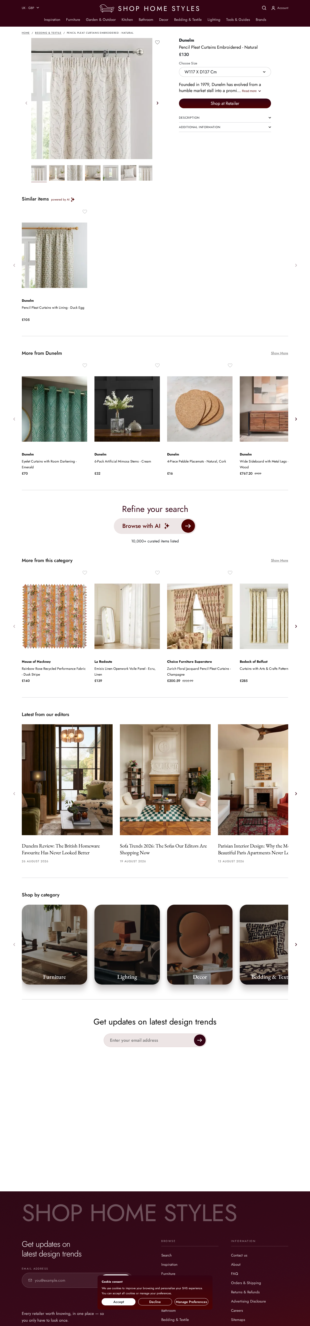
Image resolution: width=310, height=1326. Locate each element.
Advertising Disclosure (248, 1301)
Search (166, 1255)
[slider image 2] (75, 173)
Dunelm (186, 40)
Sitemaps (238, 1319)
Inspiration (52, 19)
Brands (261, 19)
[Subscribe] (200, 1040)
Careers (237, 1310)
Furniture (73, 19)
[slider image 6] (146, 173)
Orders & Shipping (246, 1283)
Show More (279, 353)
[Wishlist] (157, 42)
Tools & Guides (238, 19)
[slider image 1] (57, 173)
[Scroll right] (157, 103)
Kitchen (127, 19)
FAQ (234, 1273)
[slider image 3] (93, 173)
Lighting (214, 19)
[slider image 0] (39, 173)
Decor (163, 19)
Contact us (239, 1255)
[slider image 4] (110, 173)
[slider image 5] (128, 173)
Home (26, 33)
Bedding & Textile (188, 19)
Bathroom (146, 19)
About (235, 1264)
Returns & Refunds (245, 1292)
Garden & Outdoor (101, 19)
